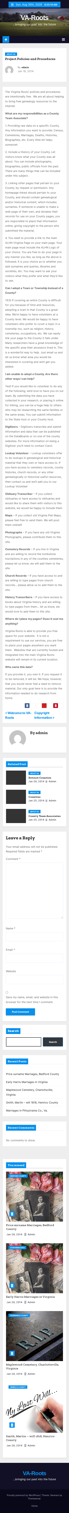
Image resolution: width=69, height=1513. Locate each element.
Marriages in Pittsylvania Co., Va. (27, 1110)
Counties (34, 796)
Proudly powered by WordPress (24, 1495)
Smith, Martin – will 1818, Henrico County (32, 1102)
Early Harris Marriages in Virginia (27, 1082)
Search (13, 1031)
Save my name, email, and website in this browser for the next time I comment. (32, 1000)
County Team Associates (44, 816)
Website (11, 971)
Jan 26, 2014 (36, 781)
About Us (11, 54)
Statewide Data (17, 1248)
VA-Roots (34, 17)
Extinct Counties (39, 777)
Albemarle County (19, 1315)
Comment (13, 859)
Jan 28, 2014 (15, 1234)
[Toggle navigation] (63, 39)
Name (10, 928)
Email (10, 949)
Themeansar (34, 1498)
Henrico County (18, 1387)
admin (25, 67)
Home (34, 1506)
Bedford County (18, 1176)
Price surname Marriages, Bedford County (32, 1074)
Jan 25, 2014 (36, 800)
